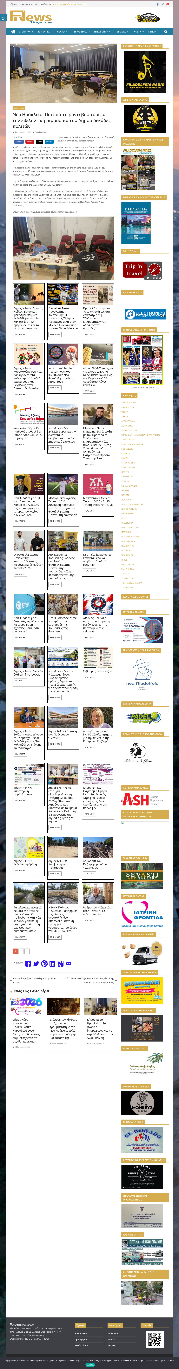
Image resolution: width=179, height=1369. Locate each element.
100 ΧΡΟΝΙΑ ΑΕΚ (129, 402)
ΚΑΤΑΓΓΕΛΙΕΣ (127, 476)
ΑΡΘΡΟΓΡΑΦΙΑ (128, 421)
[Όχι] (175, 1363)
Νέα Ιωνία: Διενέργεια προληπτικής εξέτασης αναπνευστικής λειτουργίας (89, 980)
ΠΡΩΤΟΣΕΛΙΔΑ (127, 564)
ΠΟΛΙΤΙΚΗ (125, 550)
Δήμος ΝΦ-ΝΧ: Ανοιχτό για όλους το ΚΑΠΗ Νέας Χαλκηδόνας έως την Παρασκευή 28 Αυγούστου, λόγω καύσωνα (98, 377)
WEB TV (137, 31)
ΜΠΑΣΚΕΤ (125, 490)
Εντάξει (90, 1365)
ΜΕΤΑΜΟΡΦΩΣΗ (129, 485)
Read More (20, 334)
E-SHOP (152, 31)
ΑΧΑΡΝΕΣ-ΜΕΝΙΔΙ (129, 430)
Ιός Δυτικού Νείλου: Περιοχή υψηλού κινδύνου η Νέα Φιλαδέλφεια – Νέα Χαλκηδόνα (61, 375)
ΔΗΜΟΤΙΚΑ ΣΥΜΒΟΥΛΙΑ (132, 444)
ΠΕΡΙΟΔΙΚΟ (121, 31)
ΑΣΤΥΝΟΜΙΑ (127, 425)
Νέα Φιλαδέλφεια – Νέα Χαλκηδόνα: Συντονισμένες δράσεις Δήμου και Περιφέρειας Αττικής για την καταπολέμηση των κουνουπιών (63, 681)
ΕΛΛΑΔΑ (124, 458)
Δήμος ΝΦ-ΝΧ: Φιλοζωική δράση (25, 862)
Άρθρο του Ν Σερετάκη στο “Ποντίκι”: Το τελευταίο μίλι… (98, 911)
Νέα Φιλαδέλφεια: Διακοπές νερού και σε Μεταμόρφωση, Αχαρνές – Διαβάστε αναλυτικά (28, 624)
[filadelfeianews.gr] (13, 31)
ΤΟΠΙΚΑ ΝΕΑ (44, 31)
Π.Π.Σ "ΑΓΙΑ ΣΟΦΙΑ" (130, 527)
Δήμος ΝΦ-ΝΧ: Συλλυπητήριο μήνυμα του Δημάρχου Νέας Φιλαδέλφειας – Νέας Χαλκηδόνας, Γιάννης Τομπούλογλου (28, 739)
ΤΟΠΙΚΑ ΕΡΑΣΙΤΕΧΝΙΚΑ (131, 583)
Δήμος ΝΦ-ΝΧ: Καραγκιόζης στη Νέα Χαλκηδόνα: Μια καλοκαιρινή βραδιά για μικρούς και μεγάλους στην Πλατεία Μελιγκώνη (28, 378)
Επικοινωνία (81, 1333)
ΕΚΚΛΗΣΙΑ (125, 453)
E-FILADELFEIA (127, 407)
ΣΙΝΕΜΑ (125, 573)
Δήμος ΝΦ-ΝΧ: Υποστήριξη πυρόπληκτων (23, 791)
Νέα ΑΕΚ (112, 1345)
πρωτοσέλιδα (138, 387)
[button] (3, 17)
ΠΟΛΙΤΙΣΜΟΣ (127, 555)
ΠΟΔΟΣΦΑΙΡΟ (127, 546)
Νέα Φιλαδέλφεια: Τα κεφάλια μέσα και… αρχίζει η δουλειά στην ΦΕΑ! (97, 559)
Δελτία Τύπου (81, 1345)
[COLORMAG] (22, 1324)
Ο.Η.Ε (124, 518)
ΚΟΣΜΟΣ (125, 481)
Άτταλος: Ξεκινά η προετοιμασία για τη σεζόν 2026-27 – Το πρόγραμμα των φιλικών (96, 624)
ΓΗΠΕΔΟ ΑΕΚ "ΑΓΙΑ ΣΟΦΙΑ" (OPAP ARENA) (140, 435)
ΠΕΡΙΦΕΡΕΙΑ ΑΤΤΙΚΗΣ (131, 536)
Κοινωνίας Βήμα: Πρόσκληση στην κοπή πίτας (34, 980)
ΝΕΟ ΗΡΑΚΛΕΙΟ (19, 108)
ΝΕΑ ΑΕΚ (61, 31)
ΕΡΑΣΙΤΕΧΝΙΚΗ (128, 467)
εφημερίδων (150, 387)
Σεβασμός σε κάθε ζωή (98, 671)
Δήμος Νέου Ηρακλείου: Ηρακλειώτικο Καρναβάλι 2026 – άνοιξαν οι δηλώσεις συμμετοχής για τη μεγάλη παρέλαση (26, 1030)
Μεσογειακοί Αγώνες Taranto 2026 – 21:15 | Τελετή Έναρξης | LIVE (98, 501)
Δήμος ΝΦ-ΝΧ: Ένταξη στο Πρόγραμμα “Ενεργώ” (62, 734)
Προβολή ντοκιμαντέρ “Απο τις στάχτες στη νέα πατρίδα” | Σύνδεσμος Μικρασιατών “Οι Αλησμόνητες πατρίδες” (97, 318)
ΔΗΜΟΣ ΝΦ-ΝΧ (128, 439)
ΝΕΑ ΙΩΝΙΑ (126, 499)
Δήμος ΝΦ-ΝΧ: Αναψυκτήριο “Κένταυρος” (57, 864)
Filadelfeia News (41, 132)
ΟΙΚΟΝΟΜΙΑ (127, 522)
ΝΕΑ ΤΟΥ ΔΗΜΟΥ (129, 509)
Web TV (111, 1339)
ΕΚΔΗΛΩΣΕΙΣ (127, 449)
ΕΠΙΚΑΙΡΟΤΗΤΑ (101, 31)
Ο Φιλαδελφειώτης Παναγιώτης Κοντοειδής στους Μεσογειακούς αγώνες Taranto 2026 (28, 561)
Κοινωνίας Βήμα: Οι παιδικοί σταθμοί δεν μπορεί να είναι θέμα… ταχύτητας (28, 433)
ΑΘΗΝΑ (124, 416)
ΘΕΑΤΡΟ (125, 472)
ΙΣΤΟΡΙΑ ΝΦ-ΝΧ (26, 31)
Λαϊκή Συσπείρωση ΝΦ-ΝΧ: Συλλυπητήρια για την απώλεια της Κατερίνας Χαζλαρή (97, 736)
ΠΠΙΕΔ (124, 559)
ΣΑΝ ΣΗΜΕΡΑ (127, 569)
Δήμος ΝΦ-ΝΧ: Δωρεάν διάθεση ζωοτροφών (28, 673)
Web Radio (113, 1333)
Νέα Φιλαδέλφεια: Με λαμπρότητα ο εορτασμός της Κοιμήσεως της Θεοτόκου (62, 624)
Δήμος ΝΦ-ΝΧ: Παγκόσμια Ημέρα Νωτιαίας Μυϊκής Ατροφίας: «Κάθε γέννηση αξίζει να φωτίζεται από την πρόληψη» (95, 798)
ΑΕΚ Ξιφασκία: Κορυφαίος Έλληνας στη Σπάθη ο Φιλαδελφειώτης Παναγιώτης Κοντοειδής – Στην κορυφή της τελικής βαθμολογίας (61, 566)
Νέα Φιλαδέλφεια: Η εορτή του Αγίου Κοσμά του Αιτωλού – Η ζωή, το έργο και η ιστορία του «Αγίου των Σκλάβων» (27, 506)
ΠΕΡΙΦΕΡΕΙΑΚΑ (80, 31)
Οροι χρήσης (81, 1339)
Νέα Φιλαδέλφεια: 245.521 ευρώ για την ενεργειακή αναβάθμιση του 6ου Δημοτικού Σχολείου (62, 434)
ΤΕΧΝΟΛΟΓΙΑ (127, 578)
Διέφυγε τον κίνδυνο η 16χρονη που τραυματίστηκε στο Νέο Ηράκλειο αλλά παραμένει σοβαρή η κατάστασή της (63, 1029)
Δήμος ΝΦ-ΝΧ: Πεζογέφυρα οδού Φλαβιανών (95, 864)
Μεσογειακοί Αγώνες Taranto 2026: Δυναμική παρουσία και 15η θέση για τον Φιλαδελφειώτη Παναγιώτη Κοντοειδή (62, 506)
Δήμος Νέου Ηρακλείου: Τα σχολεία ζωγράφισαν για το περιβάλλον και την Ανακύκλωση (100, 1029)
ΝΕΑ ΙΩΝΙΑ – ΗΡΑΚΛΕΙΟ (132, 504)
